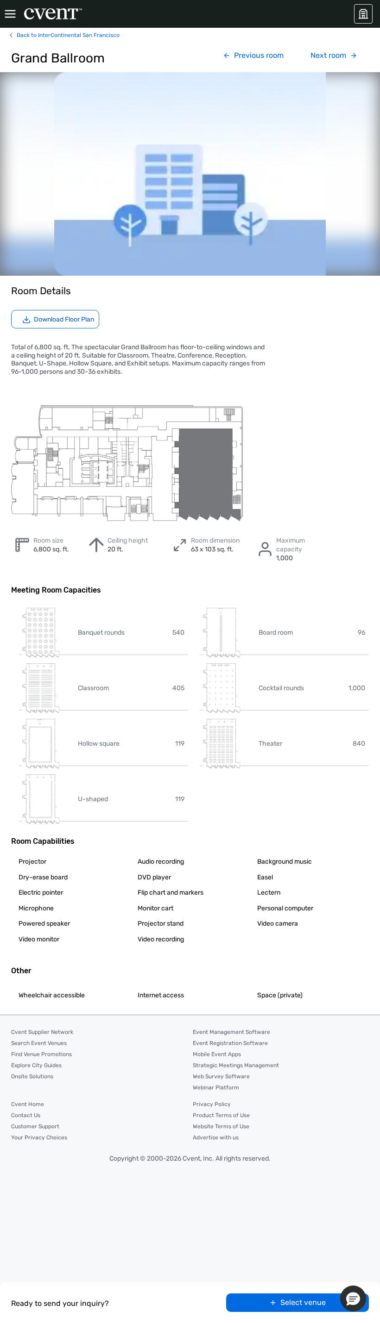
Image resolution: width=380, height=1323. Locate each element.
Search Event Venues (39, 1043)
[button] (353, 1298)
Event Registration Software (230, 1043)
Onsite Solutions (32, 1076)
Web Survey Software (221, 1076)
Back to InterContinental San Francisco (68, 35)
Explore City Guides (36, 1065)
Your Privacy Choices (39, 1137)
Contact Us (25, 1115)
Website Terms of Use (221, 1126)
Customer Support (35, 1126)
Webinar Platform (216, 1087)
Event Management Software (231, 1032)
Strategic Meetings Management (236, 1065)
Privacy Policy (212, 1104)
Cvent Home (27, 1104)
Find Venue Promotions (41, 1054)
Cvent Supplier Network (42, 1032)
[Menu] (10, 14)
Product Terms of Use (221, 1115)
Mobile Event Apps (217, 1054)
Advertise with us (216, 1137)
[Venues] (363, 14)
